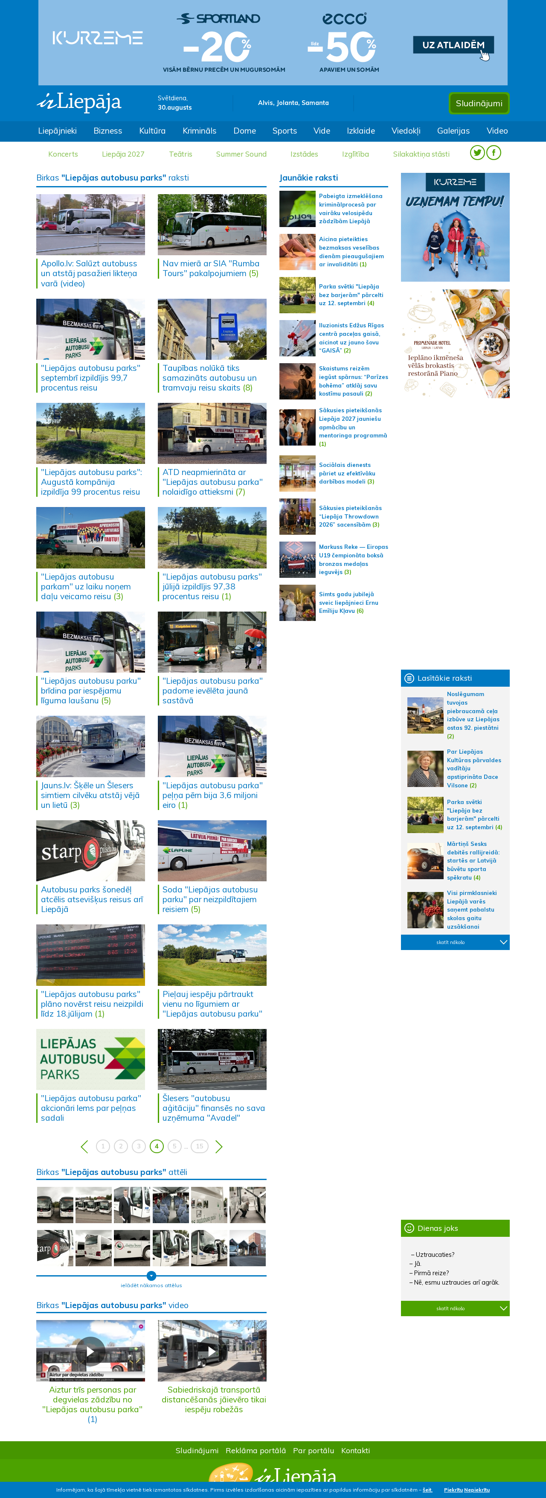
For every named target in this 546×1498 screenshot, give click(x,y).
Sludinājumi (479, 103)
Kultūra (152, 130)
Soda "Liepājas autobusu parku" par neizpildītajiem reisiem (210, 899)
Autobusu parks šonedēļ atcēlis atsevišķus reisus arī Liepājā (92, 899)
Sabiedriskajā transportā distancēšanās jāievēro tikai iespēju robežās (214, 1399)
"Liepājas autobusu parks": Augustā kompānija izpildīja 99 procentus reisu (91, 482)
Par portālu (313, 1450)
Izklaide (361, 130)
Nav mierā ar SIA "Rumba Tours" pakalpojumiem (211, 268)
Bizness (107, 130)
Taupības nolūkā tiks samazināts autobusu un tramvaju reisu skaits (210, 378)
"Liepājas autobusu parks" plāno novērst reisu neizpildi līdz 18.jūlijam (92, 1004)
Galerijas (453, 130)
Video (497, 130)
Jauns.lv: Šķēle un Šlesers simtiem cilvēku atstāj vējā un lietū (90, 795)
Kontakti (355, 1450)
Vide (322, 130)
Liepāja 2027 (123, 153)
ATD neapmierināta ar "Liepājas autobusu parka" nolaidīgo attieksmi (213, 482)
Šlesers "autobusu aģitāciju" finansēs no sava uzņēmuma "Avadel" (214, 1108)
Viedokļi (406, 130)
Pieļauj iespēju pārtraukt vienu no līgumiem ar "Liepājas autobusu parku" (212, 1004)
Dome (244, 130)
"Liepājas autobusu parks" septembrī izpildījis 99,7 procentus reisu (90, 378)
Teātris (180, 153)
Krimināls (200, 130)
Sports (285, 130)
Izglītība (355, 153)
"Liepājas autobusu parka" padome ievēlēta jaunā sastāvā (213, 690)
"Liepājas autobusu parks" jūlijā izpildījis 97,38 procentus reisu (212, 586)
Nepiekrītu (477, 1489)
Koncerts (63, 153)
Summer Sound (241, 153)
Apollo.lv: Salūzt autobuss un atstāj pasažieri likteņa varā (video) (89, 273)
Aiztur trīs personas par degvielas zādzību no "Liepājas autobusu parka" (92, 1399)
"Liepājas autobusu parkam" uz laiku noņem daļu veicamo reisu (86, 586)
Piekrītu (453, 1489)
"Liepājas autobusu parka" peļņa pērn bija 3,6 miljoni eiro (213, 795)
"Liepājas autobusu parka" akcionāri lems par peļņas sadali (91, 1108)
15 (199, 1146)
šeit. (428, 1489)
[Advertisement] (455, 534)
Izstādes (304, 153)
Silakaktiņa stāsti (421, 153)
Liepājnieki (57, 130)
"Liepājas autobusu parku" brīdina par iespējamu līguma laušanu (91, 690)
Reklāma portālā (256, 1450)
